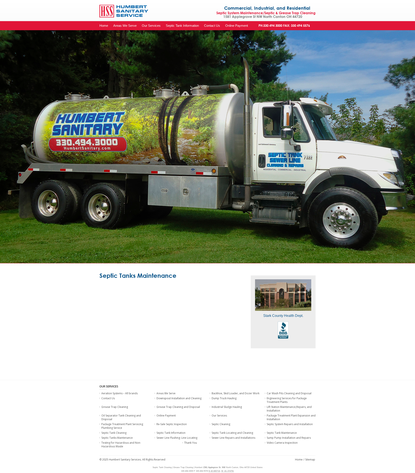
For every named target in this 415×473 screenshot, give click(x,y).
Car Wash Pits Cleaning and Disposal (289, 393)
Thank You (190, 443)
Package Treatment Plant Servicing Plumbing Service (122, 426)
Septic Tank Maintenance (282, 433)
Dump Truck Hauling (224, 398)
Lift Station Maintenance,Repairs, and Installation (289, 408)
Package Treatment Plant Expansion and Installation (291, 417)
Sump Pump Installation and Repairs (289, 438)
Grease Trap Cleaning (114, 407)
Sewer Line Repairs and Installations (233, 438)
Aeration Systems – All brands (119, 393)
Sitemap (310, 459)
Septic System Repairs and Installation (290, 424)
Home (103, 25)
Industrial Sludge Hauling (227, 407)
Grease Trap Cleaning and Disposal (178, 407)
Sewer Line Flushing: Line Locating (176, 438)
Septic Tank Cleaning (113, 433)
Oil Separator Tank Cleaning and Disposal (121, 417)
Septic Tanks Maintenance (117, 438)
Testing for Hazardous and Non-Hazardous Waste (121, 444)
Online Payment (236, 25)
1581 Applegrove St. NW (214, 467)
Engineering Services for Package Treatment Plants (287, 400)
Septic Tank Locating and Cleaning (232, 433)
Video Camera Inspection (282, 443)
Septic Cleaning (221, 424)
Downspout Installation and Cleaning (178, 398)
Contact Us (212, 25)
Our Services (151, 25)
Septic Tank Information (182, 25)
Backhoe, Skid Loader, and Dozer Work (235, 393)
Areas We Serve (125, 25)
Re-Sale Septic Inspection (171, 424)
